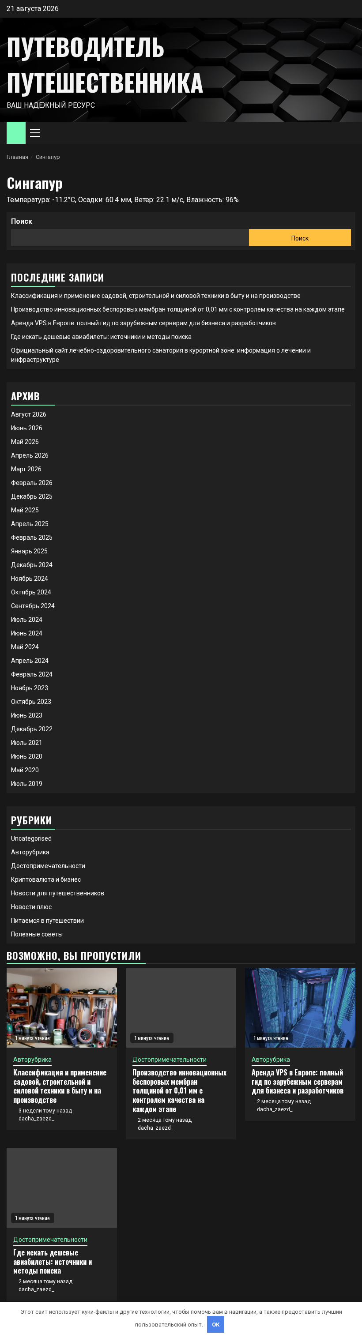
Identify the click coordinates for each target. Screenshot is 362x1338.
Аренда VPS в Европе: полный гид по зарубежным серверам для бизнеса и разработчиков (143, 323)
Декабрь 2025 (32, 496)
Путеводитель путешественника (105, 64)
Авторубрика (30, 852)
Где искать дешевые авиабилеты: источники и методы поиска (101, 336)
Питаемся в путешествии (47, 920)
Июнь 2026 (26, 428)
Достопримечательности (48, 865)
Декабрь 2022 (32, 729)
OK (216, 1324)
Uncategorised (31, 838)
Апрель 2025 (30, 523)
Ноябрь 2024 (29, 578)
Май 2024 (25, 646)
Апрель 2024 (30, 660)
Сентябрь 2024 (33, 605)
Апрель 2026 (30, 455)
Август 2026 (28, 414)
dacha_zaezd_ (36, 1119)
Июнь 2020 (26, 756)
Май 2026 (25, 441)
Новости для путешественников (57, 893)
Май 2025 (25, 510)
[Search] (348, 132)
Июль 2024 (26, 619)
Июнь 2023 (26, 715)
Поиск (21, 221)
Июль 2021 (26, 742)
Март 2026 (26, 469)
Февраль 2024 (32, 674)
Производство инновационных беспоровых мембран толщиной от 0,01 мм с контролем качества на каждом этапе (178, 309)
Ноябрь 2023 (29, 688)
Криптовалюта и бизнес (46, 879)
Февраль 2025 (32, 537)
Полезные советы (37, 934)
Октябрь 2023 (31, 701)
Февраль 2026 (32, 482)
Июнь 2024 (26, 633)
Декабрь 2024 (32, 564)
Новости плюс (31, 906)
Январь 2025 (29, 551)
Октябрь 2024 (31, 592)
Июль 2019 (26, 783)
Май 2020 (25, 770)
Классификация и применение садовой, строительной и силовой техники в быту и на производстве (156, 295)
